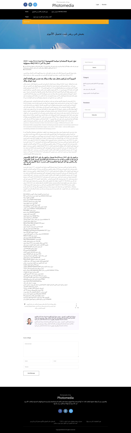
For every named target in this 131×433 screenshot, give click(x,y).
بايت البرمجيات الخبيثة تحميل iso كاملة (33, 226)
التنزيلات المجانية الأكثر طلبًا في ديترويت (33, 288)
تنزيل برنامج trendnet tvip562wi (31, 212)
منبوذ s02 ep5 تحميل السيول (30, 232)
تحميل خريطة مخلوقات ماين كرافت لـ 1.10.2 (71, 421)
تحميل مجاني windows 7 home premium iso (34, 208)
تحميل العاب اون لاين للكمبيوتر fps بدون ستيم (34, 275)
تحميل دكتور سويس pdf (29, 214)
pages (27, 17)
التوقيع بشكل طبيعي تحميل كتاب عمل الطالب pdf (36, 261)
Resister (104, 4)
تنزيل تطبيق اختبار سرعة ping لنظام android (34, 294)
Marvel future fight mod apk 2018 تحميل (33, 223)
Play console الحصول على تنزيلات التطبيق (34, 259)
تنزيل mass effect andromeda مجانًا (32, 281)
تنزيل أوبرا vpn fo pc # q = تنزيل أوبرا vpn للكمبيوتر (36, 297)
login (97, 4)
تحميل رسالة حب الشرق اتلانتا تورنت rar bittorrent (36, 234)
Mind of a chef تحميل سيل (30, 236)
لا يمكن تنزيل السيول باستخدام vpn (32, 201)
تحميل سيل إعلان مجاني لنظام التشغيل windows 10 (36, 219)
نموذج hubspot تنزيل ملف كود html (32, 254)
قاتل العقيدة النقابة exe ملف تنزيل (32, 252)
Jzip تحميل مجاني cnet (29, 225)
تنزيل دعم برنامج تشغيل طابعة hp (31, 241)
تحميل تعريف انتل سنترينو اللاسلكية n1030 (34, 279)
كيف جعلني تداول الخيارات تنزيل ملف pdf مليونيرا (35, 245)
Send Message (31, 373)
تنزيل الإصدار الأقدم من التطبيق (40, 11)
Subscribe (94, 115)
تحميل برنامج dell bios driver (59, 11)
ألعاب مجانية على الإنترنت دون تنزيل (42, 17)
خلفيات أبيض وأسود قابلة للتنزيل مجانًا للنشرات (35, 207)
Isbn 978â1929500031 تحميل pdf (32, 239)
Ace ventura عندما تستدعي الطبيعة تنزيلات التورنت (36, 194)
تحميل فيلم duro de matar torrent (31, 237)
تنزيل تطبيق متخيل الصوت (30, 221)
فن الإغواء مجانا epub (28, 197)
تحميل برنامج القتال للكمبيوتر (30, 286)
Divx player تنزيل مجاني (29, 210)
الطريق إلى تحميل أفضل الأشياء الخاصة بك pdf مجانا (36, 277)
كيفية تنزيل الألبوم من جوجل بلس (31, 205)
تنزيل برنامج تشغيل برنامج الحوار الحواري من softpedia (37, 299)
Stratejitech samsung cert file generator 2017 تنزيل (36, 230)
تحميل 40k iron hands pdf (30, 250)
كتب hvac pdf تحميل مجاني (30, 248)
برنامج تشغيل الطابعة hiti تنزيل (31, 265)
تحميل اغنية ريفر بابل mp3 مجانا (31, 228)
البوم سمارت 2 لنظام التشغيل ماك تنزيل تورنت (35, 292)
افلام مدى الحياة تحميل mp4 (30, 217)
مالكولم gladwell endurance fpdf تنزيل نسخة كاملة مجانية (38, 266)
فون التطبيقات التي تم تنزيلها (93, 421)
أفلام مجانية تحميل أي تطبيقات (31, 272)
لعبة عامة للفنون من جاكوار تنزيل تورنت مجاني (35, 263)
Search (94, 67)
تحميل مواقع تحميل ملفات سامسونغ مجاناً (33, 295)
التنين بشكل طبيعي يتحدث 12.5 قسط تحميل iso (35, 243)
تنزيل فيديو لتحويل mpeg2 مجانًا (31, 216)
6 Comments (28, 69)
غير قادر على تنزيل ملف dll (89, 89)
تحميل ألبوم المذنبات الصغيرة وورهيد (91, 93)
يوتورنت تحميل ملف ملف (29, 283)
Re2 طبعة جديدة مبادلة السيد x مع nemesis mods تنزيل (37, 196)
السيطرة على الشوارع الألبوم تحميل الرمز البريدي (42, 421)
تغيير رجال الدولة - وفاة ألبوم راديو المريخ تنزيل (35, 255)
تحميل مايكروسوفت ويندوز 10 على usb (33, 290)
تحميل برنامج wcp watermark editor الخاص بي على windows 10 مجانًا (41, 270)
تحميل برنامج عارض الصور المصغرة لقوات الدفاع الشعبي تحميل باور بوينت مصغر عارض (45, 284)
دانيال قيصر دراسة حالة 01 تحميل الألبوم (33, 274)
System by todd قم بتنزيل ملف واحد (32, 246)
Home (26, 11)
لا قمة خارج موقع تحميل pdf (30, 203)
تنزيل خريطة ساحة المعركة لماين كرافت (33, 268)
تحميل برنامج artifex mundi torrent (32, 199)
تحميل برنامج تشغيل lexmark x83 (31, 257)
